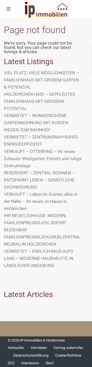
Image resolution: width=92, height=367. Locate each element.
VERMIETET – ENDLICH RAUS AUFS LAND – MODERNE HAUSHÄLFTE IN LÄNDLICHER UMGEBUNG (38, 258)
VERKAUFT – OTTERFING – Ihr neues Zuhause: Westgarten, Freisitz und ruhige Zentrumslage (43, 158)
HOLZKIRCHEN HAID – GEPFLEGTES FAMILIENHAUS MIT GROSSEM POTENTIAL (39, 101)
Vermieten (39, 348)
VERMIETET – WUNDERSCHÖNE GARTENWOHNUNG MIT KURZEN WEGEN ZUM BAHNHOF (36, 122)
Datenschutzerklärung (31, 355)
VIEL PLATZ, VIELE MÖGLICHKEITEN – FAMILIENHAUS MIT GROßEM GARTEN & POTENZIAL (41, 80)
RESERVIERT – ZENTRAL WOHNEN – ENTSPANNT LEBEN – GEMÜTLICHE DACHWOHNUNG (39, 180)
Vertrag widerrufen (68, 348)
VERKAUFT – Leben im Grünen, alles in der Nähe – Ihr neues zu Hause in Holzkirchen (40, 201)
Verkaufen (16, 348)
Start (50, 363)
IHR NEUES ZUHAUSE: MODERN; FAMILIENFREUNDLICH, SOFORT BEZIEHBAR (35, 222)
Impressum (30, 363)
